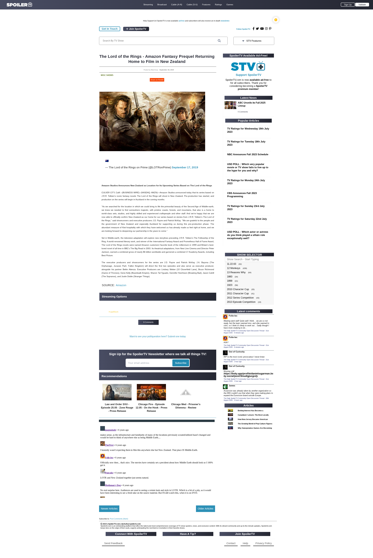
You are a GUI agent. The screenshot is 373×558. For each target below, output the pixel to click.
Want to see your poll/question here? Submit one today (158, 336)
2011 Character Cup (238, 293)
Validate (362, 4)
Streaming (148, 4)
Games (229, 4)
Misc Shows (107, 75)
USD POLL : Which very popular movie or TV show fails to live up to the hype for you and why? (247, 167)
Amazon (121, 285)
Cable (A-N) (176, 4)
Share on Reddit (157, 80)
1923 (229, 285)
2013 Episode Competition (241, 302)
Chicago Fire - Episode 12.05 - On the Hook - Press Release (151, 407)
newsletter (225, 21)
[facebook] (253, 28)
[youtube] (262, 28)
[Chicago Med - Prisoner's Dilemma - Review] (185, 401)
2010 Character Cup (238, 289)
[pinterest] (270, 28)
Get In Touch (110, 28)
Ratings (218, 4)
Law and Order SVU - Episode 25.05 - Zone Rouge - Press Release (117, 407)
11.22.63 (231, 264)
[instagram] (266, 28)
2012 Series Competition (240, 297)
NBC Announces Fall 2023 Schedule (247, 154)
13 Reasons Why (236, 272)
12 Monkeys (233, 268)
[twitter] (257, 28)
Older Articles (205, 508)
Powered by (103, 312)
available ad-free (259, 79)
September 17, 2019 (185, 167)
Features (206, 4)
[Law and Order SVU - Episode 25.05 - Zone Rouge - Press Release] (117, 401)
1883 (229, 276)
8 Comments (148, 322)
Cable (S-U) (192, 4)
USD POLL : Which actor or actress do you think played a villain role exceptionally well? (247, 235)
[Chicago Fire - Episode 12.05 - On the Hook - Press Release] (151, 401)
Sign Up (348, 4)
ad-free (182, 21)
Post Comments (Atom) (119, 519)
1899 (229, 280)
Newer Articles (109, 508)
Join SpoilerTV (137, 29)
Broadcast (162, 4)
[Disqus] (157, 461)
